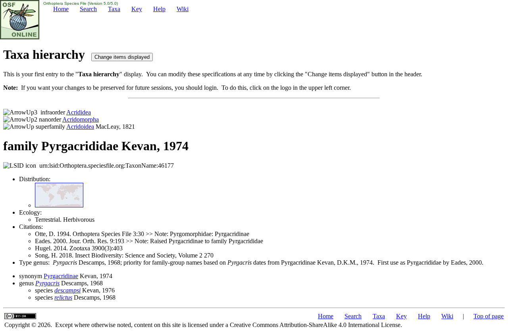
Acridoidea (80, 126)
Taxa (114, 9)
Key (136, 9)
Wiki (183, 9)
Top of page (488, 316)
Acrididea (78, 112)
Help (159, 9)
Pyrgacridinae (61, 276)
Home (61, 9)
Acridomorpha (80, 119)
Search (88, 9)
